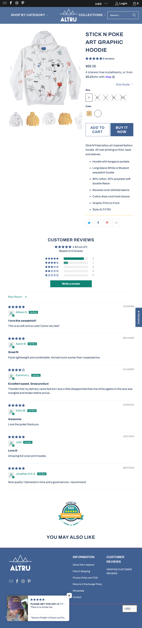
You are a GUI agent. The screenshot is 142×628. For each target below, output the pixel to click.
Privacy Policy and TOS (85, 577)
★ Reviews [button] (138, 317)
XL (113, 97)
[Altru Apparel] (69, 15)
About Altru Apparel (83, 564)
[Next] (79, 68)
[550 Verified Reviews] (71, 527)
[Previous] (11, 68)
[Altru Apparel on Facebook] (10, 3)
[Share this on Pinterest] (107, 223)
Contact (77, 597)
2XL (123, 97)
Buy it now (122, 130)
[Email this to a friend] (116, 223)
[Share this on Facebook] (98, 223)
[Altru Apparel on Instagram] (17, 3)
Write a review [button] (71, 283)
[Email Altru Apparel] (4, 3)
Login (123, 3)
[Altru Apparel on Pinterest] (23, 3)
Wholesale (78, 590)
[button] (30, 15)
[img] (16, 306)
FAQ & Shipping (81, 571)
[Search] (134, 15)
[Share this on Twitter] (89, 223)
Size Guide (123, 84)
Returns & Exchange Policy (87, 584)
